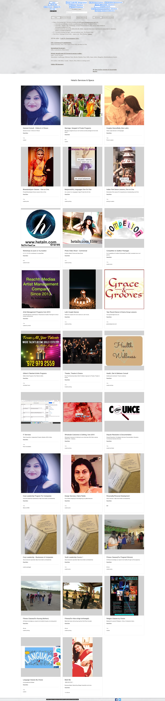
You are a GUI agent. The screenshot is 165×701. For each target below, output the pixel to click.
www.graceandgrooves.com (88, 22)
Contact (90, 34)
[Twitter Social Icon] (119, 699)
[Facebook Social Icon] (116, 699)
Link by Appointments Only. (69, 38)
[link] (41, 128)
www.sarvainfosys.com (77, 32)
